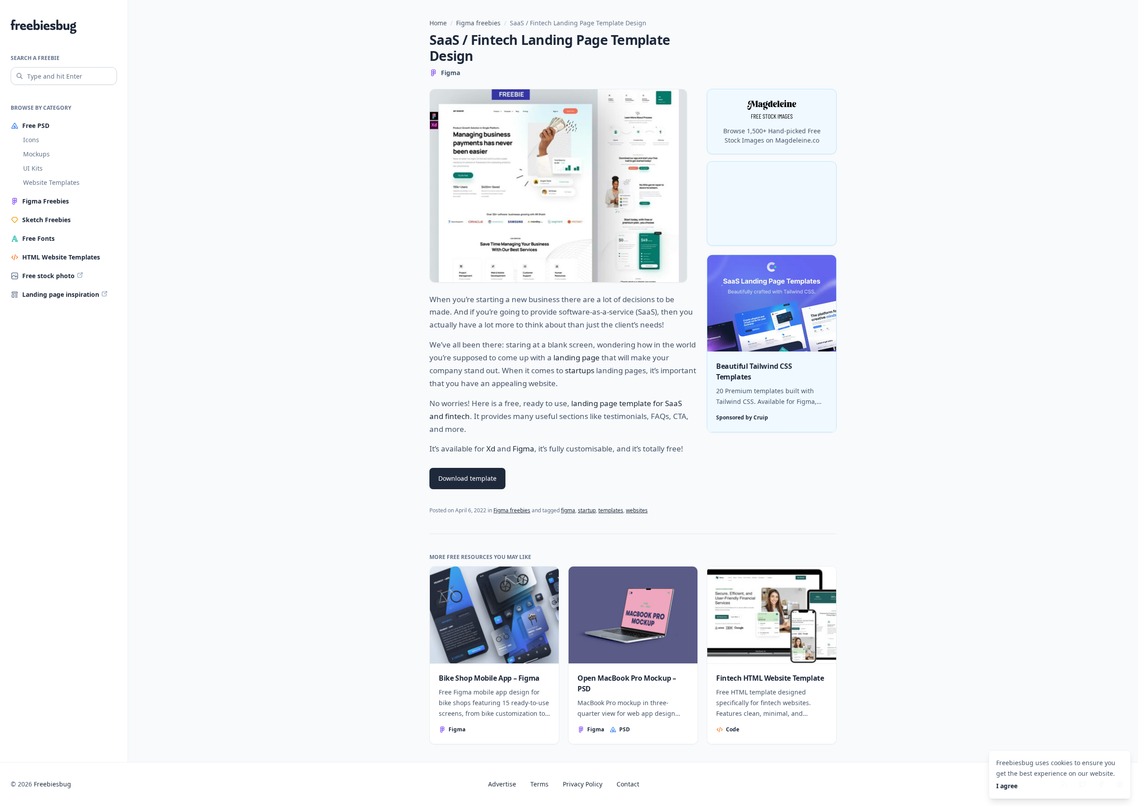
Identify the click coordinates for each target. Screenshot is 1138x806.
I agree (1007, 786)
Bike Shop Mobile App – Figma (489, 678)
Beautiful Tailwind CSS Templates (754, 372)
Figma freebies (478, 23)
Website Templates (51, 182)
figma (568, 510)
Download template (467, 478)
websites (637, 510)
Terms (539, 784)
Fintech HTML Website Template (770, 678)
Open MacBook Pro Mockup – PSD (626, 683)
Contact (628, 784)
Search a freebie (35, 58)
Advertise (502, 784)
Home (438, 23)
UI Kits (33, 168)
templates (610, 510)
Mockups (36, 154)
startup (587, 510)
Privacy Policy (582, 784)
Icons (31, 140)
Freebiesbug (52, 784)
